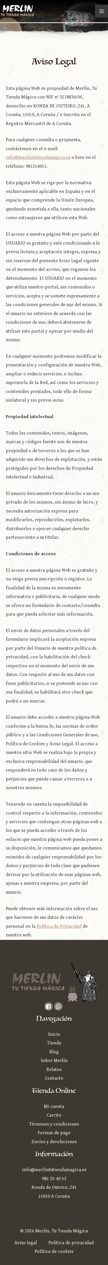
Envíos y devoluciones (54, 1142)
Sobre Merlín (54, 1060)
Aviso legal (25, 1243)
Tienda (54, 1043)
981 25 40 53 (54, 1179)
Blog (54, 1052)
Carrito (54, 1115)
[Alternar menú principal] (101, 11)
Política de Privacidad (59, 926)
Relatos (54, 1069)
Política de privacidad (71, 1243)
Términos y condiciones (54, 1124)
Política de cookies (54, 1251)
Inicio (54, 1034)
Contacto (54, 1078)
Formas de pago (54, 1133)
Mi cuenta (54, 1106)
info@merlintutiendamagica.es (38, 157)
